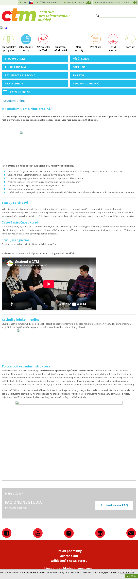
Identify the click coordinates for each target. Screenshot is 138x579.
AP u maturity (78, 48)
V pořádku (131, 576)
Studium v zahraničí (86, 83)
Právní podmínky (69, 551)
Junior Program (15, 67)
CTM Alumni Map (113, 48)
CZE (24, 2)
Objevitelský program (9, 48)
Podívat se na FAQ (114, 505)
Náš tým (78, 75)
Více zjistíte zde (127, 572)
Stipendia (79, 67)
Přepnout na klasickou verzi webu (69, 569)
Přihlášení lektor (76, 2)
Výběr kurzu (81, 58)
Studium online (15, 58)
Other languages (49, 2)
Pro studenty (14, 83)
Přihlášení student (113, 2)
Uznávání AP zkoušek (60, 48)
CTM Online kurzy (26, 48)
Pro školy (95, 47)
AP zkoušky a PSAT (43, 48)
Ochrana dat (69, 556)
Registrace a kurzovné (20, 75)
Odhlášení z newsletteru (69, 561)
